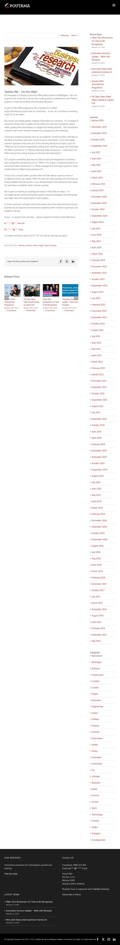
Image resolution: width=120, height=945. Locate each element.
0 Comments (11, 310)
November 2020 (99, 418)
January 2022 (98, 374)
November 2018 (99, 526)
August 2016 (97, 615)
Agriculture (97, 655)
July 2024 (96, 228)
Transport (96, 833)
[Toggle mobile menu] (114, 5)
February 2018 (98, 577)
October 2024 (98, 209)
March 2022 (97, 361)
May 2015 (96, 641)
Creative (29, 245)
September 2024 (99, 215)
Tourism (95, 820)
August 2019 (97, 476)
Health (95, 744)
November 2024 (99, 203)
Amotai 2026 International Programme (29, 302)
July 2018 (96, 552)
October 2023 (98, 279)
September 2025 (99, 145)
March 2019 (97, 507)
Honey (95, 751)
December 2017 (99, 584)
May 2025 (96, 165)
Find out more (11, 873)
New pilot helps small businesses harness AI (11, 302)
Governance (97, 738)
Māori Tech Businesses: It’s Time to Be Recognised (70, 302)
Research (96, 782)
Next (74, 35)
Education (96, 700)
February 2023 (98, 304)
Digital (41, 245)
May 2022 (96, 349)
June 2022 (96, 342)
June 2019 (96, 488)
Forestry (95, 731)
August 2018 (97, 545)
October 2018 (98, 533)
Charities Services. (100, 889)
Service (95, 801)
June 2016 (96, 622)
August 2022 (97, 330)
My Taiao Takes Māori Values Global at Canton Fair (51, 302)
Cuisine (35, 245)
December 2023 (99, 266)
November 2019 (99, 457)
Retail (94, 789)
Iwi (93, 770)
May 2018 (96, 558)
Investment (97, 763)
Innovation (97, 757)
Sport (94, 808)
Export (47, 245)
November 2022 (99, 317)
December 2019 (99, 450)
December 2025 (99, 126)
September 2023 (99, 285)
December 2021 (99, 380)
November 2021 (99, 387)
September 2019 (99, 469)
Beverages (96, 662)
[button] (6, 298)
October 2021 (98, 393)
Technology (97, 814)
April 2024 (96, 247)
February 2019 (98, 514)
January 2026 (98, 120)
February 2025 (98, 184)
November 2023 (99, 272)
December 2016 (99, 609)
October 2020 (98, 425)
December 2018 (99, 520)
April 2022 (96, 355)
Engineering (97, 706)
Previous (65, 35)
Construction (97, 674)
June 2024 (96, 234)
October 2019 (98, 463)
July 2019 (96, 482)
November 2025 (99, 133)
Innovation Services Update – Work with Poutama (101, 56)
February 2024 (98, 260)
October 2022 (98, 323)
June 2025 (96, 158)
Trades (95, 827)
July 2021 (96, 412)
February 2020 (98, 444)
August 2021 (97, 406)
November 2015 (99, 634)
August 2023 (97, 292)
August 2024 (97, 222)
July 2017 (96, 596)
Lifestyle (53, 245)
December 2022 (99, 311)
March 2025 (97, 177)
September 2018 (99, 539)
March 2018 (97, 571)
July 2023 (96, 298)
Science (95, 795)
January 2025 (98, 190)
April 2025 (96, 171)
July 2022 (96, 336)
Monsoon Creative (56, 939)
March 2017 (97, 602)
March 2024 (97, 253)
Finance (95, 725)
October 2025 (98, 139)
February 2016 (98, 628)
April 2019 (96, 501)
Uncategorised (98, 839)
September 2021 (99, 399)
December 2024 (99, 196)
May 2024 (96, 241)
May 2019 (96, 495)
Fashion (95, 719)
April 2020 (96, 437)
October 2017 (98, 590)
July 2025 (96, 152)
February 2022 (98, 368)
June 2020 (96, 431)
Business (22, 245)
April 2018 (96, 564)
